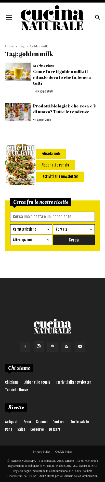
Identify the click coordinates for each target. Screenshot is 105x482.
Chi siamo (12, 382)
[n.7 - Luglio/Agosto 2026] (20, 165)
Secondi (41, 422)
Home (9, 46)
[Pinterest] (52, 347)
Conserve (37, 429)
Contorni (58, 422)
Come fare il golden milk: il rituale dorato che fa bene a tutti (62, 77)
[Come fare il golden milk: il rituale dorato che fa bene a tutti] (18, 72)
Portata (62, 229)
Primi (27, 422)
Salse (21, 429)
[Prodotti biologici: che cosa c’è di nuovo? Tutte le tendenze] (18, 112)
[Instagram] (39, 346)
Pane (8, 429)
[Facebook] (25, 347)
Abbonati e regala (37, 382)
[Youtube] (80, 347)
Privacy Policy (41, 451)
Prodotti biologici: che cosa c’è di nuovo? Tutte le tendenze (64, 109)
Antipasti (11, 422)
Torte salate (79, 422)
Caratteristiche (24, 229)
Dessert (54, 429)
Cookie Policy (63, 451)
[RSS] (66, 347)
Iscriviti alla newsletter (73, 382)
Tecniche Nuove (16, 390)
